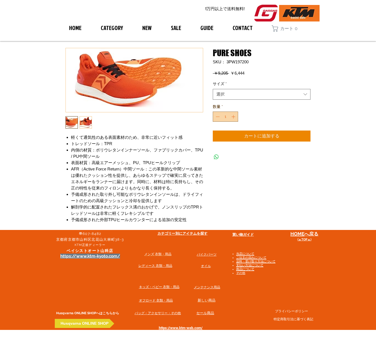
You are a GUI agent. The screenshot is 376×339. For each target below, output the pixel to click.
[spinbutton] (225, 116)
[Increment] (233, 116)
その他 (240, 273)
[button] (287, 28)
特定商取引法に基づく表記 (293, 319)
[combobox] (261, 94)
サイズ (220, 84)
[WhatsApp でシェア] (216, 157)
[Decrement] (217, 116)
